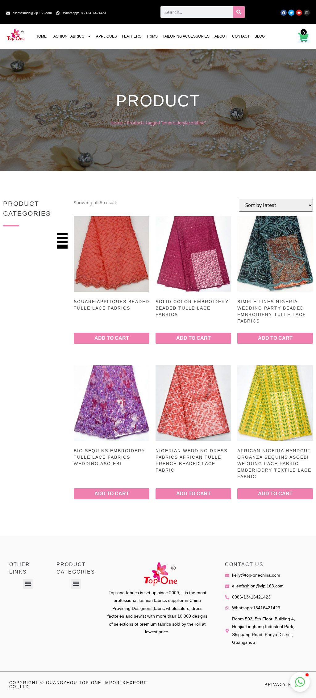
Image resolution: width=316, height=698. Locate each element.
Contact (241, 36)
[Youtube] (299, 13)
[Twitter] (291, 13)
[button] (28, 584)
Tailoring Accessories (186, 36)
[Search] (239, 12)
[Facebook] (284, 13)
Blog (260, 36)
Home (41, 36)
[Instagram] (307, 13)
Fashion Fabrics (68, 36)
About (220, 36)
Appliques (106, 36)
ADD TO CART (111, 338)
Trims (152, 36)
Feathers (131, 36)
